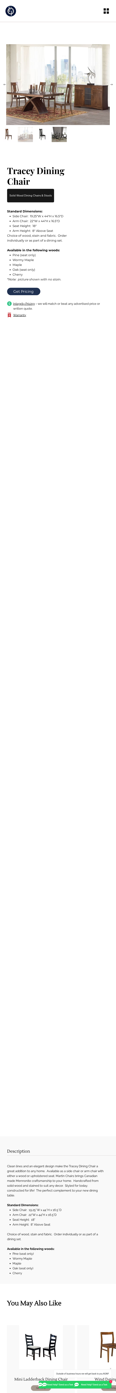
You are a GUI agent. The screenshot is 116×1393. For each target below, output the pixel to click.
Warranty (19, 315)
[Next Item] (111, 84)
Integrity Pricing (24, 304)
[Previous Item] (4, 84)
